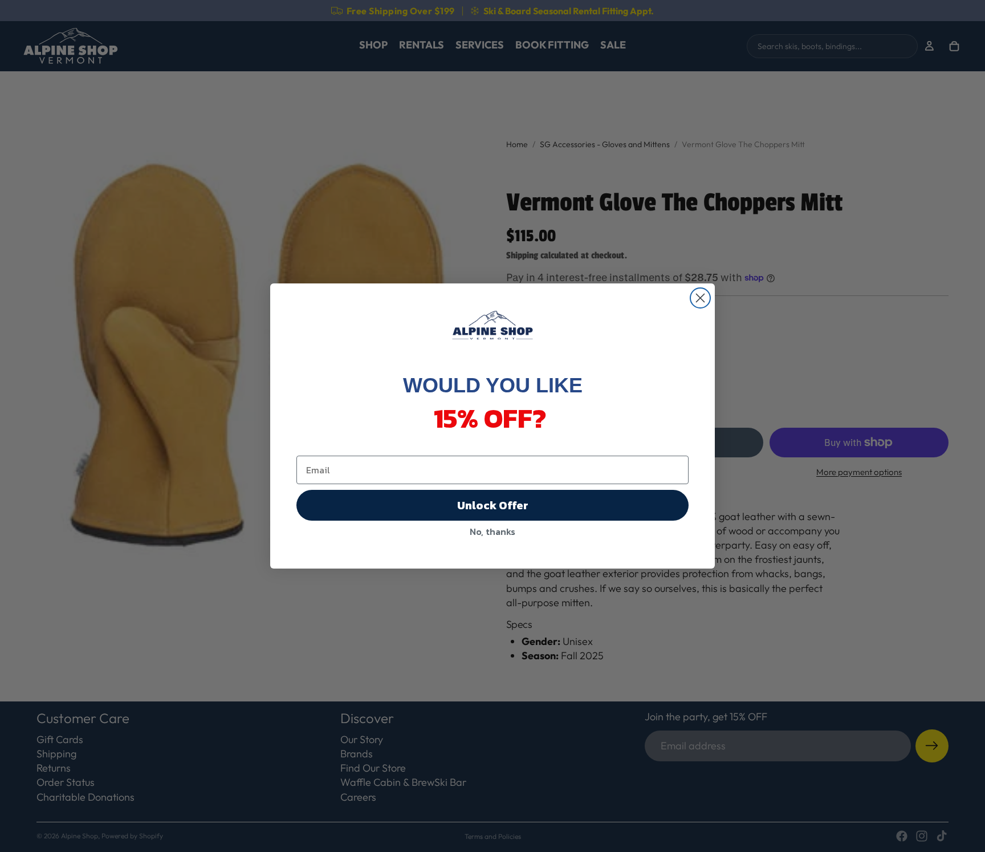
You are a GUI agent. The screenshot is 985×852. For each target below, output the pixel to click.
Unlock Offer (492, 505)
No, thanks (492, 531)
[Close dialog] (700, 298)
